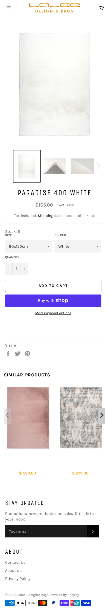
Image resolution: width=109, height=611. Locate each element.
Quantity (12, 257)
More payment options (53, 313)
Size (8, 235)
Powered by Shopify (64, 595)
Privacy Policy (17, 578)
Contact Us (15, 562)
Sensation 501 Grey (81, 459)
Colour (60, 235)
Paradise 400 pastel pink (28, 462)
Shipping (45, 215)
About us (13, 570)
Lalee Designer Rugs (33, 595)
